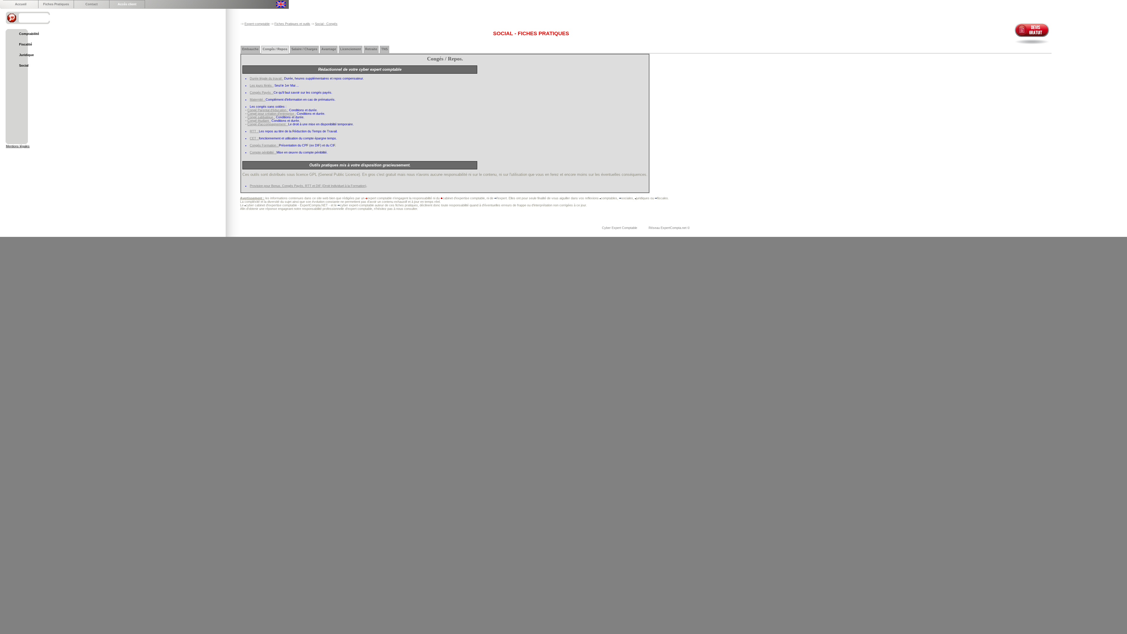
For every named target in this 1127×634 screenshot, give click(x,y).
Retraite (371, 49)
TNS (384, 49)
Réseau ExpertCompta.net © (669, 228)
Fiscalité (25, 44)
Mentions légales (18, 146)
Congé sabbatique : (261, 117)
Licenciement (350, 49)
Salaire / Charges (304, 49)
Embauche (250, 49)
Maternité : (258, 99)
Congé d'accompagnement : (267, 124)
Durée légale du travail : (266, 78)
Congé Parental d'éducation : (267, 110)
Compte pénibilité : (263, 152)
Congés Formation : (264, 145)
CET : (254, 138)
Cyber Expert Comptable (620, 228)
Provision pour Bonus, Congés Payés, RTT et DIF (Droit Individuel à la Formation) (308, 186)
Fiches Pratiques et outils (292, 24)
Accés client (127, 4)
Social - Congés (326, 24)
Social (23, 65)
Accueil (20, 4)
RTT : (254, 131)
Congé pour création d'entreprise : (271, 113)
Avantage (328, 49)
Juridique (26, 55)
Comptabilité (29, 34)
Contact (91, 4)
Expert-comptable (257, 24)
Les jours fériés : (262, 85)
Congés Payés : (262, 92)
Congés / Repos (275, 49)
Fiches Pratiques (56, 4)
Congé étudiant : (259, 120)
